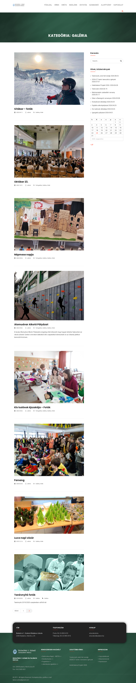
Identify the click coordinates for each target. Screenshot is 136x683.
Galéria (38, 112)
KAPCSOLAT (118, 5)
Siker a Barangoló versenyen (102, 98)
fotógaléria (39, 185)
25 (97, 133)
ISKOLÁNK (73, 5)
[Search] (121, 61)
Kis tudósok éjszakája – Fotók (32, 407)
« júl (91, 144)
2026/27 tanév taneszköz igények (104, 79)
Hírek (56, 5)
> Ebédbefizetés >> (47, 659)
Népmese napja (24, 254)
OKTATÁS (83, 5)
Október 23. (21, 181)
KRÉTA (64, 5)
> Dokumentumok (103, 659)
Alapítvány (106, 5)
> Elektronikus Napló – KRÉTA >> (51, 656)
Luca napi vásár (24, 538)
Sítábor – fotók (23, 109)
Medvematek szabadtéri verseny (103, 92)
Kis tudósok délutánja (99, 109)
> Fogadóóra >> (46, 661)
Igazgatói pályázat (98, 113)
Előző (16, 611)
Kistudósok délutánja (99, 102)
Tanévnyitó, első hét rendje (101, 76)
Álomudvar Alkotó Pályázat (31, 324)
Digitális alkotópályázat (100, 105)
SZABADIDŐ (94, 5)
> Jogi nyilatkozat (103, 656)
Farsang (19, 480)
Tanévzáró (95, 89)
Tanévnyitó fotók (24, 594)
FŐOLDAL (48, 5)
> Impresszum (102, 661)
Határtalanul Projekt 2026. (101, 85)
